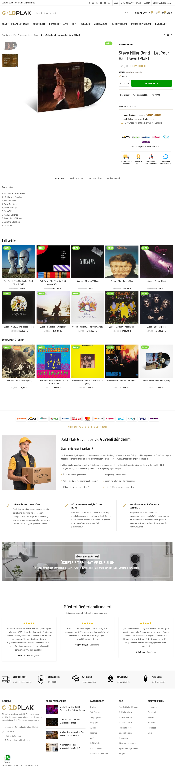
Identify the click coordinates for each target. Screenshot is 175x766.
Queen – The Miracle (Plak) (122, 281)
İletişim (122, 753)
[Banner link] (87, 561)
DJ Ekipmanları (96, 748)
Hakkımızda (123, 738)
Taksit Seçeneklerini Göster (145, 146)
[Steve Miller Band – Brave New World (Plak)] (87, 361)
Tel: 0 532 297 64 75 (13, 735)
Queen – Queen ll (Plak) (156, 326)
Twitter (151, 717)
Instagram (152, 707)
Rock (35, 34)
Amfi (92, 738)
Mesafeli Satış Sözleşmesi (129, 707)
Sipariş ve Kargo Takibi (128, 748)
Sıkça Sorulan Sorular (128, 743)
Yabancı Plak (25, 34)
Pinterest (152, 727)
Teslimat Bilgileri (126, 727)
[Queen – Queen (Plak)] (156, 261)
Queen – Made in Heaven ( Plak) (53, 326)
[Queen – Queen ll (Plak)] (156, 307)
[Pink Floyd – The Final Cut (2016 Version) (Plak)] (53, 261)
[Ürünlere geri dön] (168, 35)
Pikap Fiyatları (95, 717)
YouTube (151, 722)
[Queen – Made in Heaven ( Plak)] (53, 307)
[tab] (59, 177)
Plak (15, 34)
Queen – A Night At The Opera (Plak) (87, 326)
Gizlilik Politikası (125, 712)
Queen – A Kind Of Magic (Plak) (122, 326)
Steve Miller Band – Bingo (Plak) (156, 380)
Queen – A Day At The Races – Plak (18, 326)
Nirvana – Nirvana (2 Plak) (87, 281)
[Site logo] (16, 12)
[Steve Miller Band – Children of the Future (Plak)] (53, 361)
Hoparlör (93, 732)
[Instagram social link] (97, 3)
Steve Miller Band (126, 44)
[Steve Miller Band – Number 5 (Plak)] (121, 361)
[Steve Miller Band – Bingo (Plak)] (156, 361)
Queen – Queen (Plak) (156, 281)
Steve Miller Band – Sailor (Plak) (18, 380)
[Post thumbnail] (52, 709)
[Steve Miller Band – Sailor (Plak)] (18, 361)
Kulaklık (93, 727)
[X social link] (93, 3)
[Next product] (171, 35)
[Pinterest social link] (105, 3)
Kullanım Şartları (125, 722)
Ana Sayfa (6, 34)
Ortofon (93, 707)
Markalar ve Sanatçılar (99, 753)
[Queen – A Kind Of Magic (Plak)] (121, 307)
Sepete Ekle (151, 83)
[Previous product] (164, 35)
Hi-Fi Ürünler (95, 743)
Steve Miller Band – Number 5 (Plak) (122, 380)
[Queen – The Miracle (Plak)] (121, 261)
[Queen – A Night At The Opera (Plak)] (87, 307)
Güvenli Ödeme (125, 717)
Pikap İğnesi (95, 722)
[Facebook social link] (89, 3)
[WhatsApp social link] (109, 3)
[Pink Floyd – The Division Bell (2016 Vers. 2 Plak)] (18, 261)
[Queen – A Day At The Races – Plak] (18, 307)
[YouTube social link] (101, 3)
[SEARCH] (127, 13)
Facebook (152, 712)
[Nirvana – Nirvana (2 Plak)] (87, 261)
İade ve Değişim (125, 732)
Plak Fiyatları (95, 712)
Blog (150, 732)
